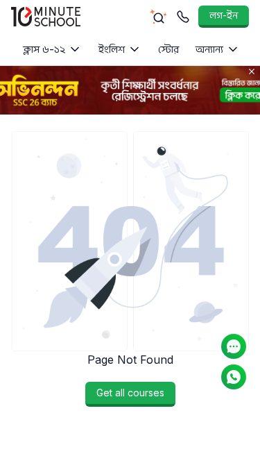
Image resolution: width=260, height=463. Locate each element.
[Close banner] (251, 71)
